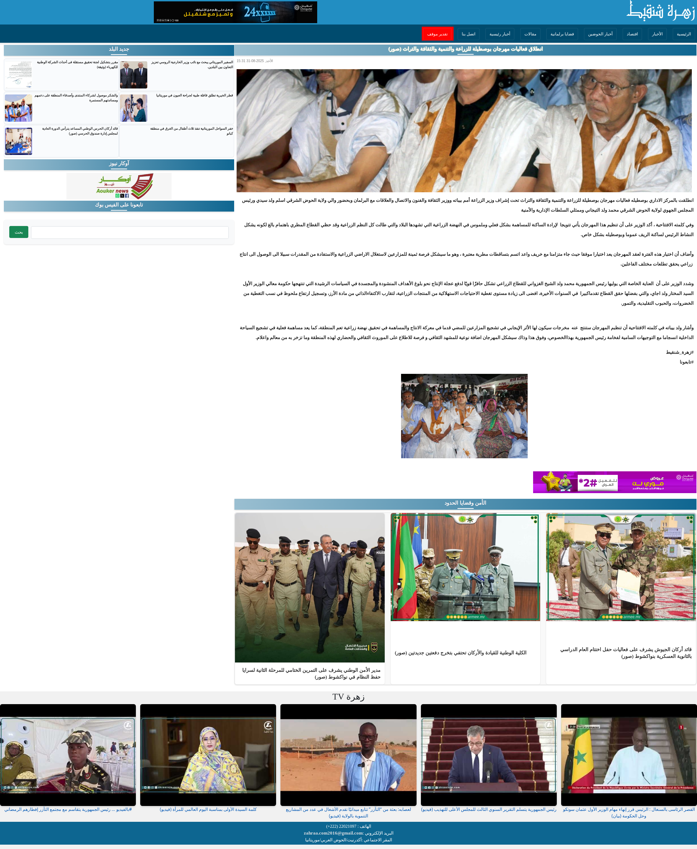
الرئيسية (684, 34)
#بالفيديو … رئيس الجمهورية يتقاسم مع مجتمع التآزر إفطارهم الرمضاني (68, 809)
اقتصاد (632, 34)
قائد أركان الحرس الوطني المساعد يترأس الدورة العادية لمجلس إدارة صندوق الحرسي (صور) (80, 131)
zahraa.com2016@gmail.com (333, 833)
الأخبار (657, 34)
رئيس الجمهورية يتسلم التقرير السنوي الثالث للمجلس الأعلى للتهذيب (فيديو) (489, 809)
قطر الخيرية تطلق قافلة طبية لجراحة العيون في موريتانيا (194, 95)
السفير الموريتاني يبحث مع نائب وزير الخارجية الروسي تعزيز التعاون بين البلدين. (192, 64)
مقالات (530, 34)
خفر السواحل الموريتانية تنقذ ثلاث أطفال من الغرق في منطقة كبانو (191, 131)
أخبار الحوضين (600, 34)
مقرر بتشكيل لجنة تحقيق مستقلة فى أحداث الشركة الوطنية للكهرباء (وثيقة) (77, 64)
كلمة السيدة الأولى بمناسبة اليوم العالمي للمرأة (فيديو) (208, 809)
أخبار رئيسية (500, 34)
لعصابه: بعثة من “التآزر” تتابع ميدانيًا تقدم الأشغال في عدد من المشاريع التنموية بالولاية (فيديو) (348, 812)
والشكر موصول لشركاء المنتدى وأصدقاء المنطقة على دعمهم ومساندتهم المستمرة (76, 97)
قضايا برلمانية (562, 34)
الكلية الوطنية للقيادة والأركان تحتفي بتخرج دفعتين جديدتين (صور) (461, 652)
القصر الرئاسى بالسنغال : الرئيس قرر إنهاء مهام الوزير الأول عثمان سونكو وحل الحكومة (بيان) (629, 812)
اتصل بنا (468, 34)
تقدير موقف (437, 34)
